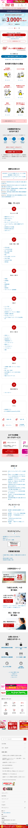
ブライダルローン (8, 346)
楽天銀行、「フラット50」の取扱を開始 (16, 513)
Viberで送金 (7, 258)
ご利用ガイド (14, 674)
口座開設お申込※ (5, 142)
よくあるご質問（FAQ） (14, 672)
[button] (9, 28)
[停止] (19, 28)
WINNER (6, 374)
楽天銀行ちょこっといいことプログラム (11, 536)
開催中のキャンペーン (9, 216)
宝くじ (6, 368)
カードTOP (7, 306)
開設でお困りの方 (19, 37)
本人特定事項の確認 (14, 142)
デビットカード (8, 308)
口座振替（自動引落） (9, 313)
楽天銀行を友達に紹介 (9, 228)
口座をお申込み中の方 (15, 38)
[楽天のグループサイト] (14, 692)
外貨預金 (6, 280)
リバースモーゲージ (9, 342)
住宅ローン (7, 335)
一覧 (14, 468)
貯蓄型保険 (7, 284)
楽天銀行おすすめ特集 (9, 227)
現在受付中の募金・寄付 (8, 560)
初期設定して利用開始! (22, 142)
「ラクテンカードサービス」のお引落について (15, 8)
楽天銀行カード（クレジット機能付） (13, 312)
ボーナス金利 (7, 220)
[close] (27, 825)
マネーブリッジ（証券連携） (11, 289)
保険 (5, 349)
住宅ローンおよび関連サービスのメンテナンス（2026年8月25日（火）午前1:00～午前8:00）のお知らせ (16, 476)
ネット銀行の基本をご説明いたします (14, 56)
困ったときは (14, 675)
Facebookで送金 (8, 260)
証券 (5, 286)
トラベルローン (8, 348)
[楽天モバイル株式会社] (14, 1)
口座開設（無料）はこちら (14, 35)
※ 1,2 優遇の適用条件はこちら (9, 121)
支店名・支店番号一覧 (6, 812)
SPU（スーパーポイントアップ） (12, 222)
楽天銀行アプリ (8, 409)
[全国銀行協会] (14, 783)
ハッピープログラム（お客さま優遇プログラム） (14, 224)
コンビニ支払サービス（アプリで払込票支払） (14, 318)
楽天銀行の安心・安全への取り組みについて (14, 59)
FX (5, 282)
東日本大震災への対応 (8, 558)
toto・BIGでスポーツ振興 (8, 539)
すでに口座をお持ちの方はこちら (14, 11)
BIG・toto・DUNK (8, 370)
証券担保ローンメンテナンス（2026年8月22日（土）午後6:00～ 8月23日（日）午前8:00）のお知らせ (16, 481)
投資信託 (6, 287)
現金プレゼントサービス (10, 375)
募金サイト (5, 538)
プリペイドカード (8, 310)
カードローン (7, 337)
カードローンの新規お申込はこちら (14, 41)
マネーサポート (8, 392)
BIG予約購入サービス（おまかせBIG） (13, 372)
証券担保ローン (8, 339)
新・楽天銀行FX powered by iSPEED (12, 411)
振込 (5, 254)
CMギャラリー (8, 230)
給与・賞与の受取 (8, 251)
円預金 (6, 278)
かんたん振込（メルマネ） (10, 256)
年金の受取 (7, 252)
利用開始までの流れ (10, 37)
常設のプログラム (8, 218)
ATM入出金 (7, 247)
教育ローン (7, 344)
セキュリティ (14, 677)
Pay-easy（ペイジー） (9, 315)
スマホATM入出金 (8, 249)
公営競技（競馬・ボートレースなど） (13, 366)
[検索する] (25, 739)
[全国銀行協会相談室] (14, 788)
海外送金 (6, 261)
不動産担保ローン (8, 340)
